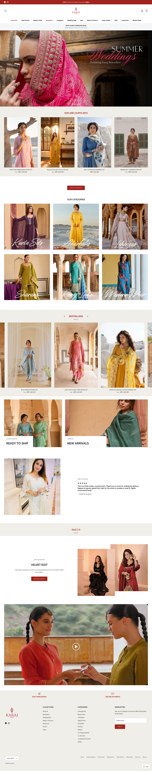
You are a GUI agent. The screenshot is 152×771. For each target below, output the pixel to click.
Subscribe (57, 391)
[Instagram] (59, 397)
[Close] (115, 367)
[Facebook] (56, 397)
